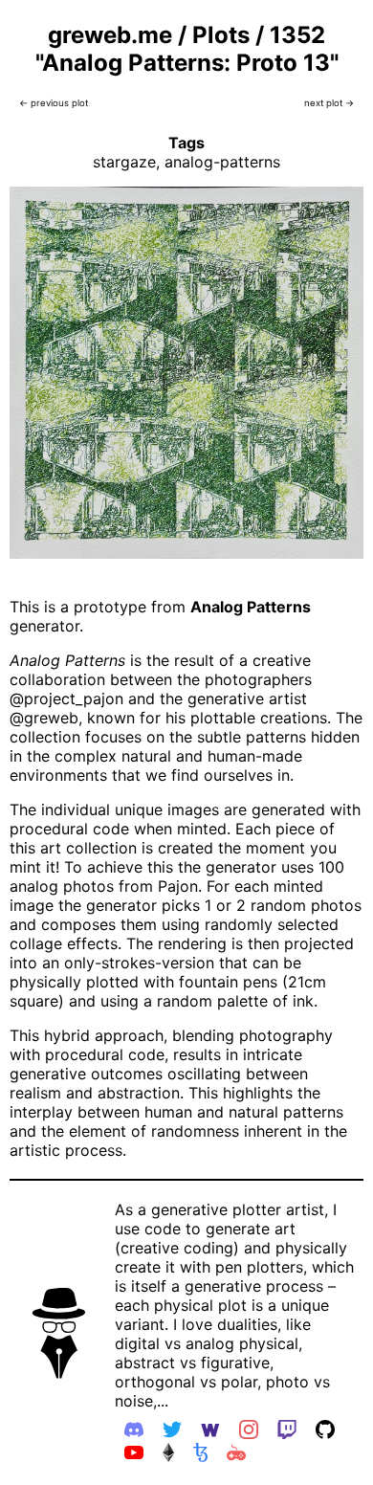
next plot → (329, 103)
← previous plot (53, 103)
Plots (221, 35)
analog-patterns (222, 161)
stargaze (124, 161)
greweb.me (110, 35)
